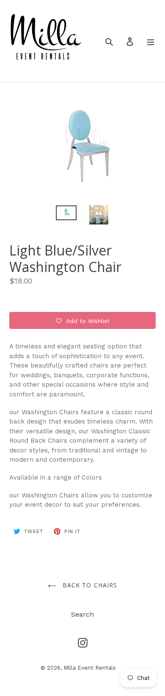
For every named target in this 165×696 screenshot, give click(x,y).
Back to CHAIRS (89, 585)
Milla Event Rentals (89, 668)
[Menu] (150, 41)
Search (82, 614)
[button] (82, 320)
